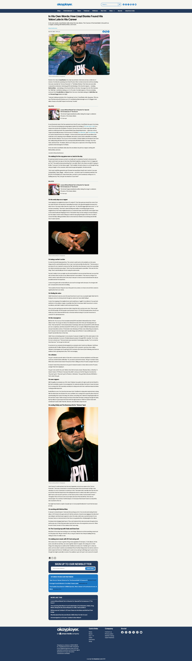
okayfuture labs (130, 11)
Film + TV (91, 636)
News (79, 11)
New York (103, 11)
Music (90, 634)
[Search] (119, 4)
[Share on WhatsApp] (108, 32)
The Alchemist (92, 132)
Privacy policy (109, 634)
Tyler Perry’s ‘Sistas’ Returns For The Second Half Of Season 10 (73, 580)
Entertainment (68, 11)
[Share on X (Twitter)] (106, 32)
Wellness (95, 11)
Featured (86, 11)
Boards (120, 11)
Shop (58, 11)
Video (111, 11)
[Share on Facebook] (103, 32)
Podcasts (92, 639)
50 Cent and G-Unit (89, 126)
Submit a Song (109, 636)
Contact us (108, 632)
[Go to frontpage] (64, 4)
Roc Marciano (82, 132)
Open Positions (109, 637)
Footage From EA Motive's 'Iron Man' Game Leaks (68, 583)
